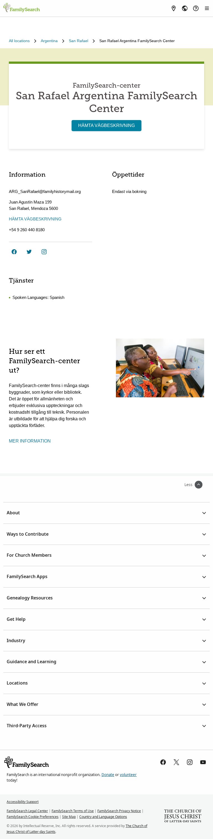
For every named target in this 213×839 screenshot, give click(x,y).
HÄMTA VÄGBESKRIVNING (106, 125)
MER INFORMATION (30, 441)
